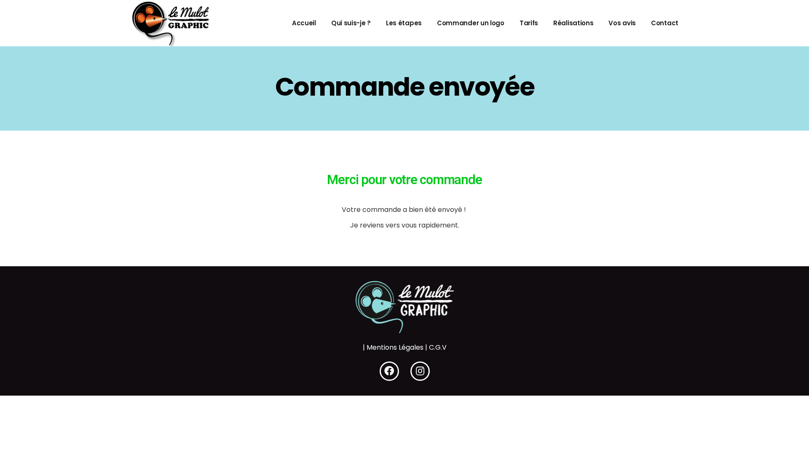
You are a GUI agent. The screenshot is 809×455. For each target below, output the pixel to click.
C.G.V (438, 347)
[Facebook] (389, 371)
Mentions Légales (395, 347)
